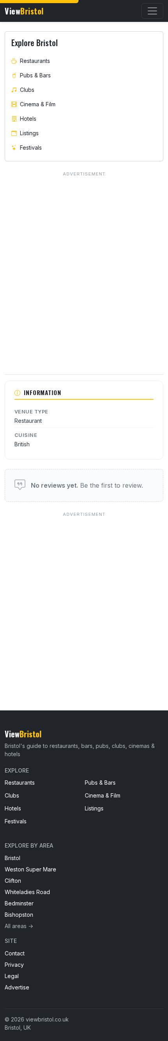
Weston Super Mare (30, 869)
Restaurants (35, 60)
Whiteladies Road (27, 892)
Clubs (27, 89)
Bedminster (19, 903)
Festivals (31, 147)
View (24, 11)
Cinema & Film (37, 104)
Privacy (14, 964)
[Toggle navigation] (152, 11)
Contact (15, 953)
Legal (12, 976)
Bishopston (19, 914)
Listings (29, 133)
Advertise (17, 987)
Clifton (13, 880)
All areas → (19, 926)
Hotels (28, 118)
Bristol (12, 858)
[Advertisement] (84, 595)
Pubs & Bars (35, 75)
